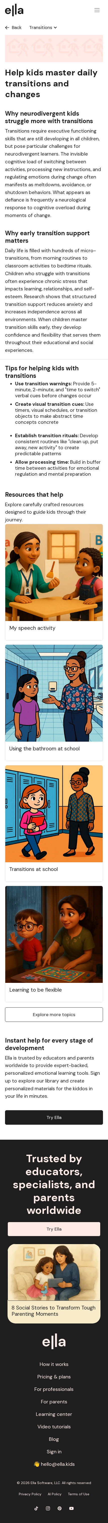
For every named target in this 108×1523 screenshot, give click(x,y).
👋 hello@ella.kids (54, 1464)
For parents (54, 1401)
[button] (97, 10)
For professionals (54, 1389)
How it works (54, 1364)
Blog (54, 1439)
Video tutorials (54, 1426)
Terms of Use (78, 1494)
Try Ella (54, 1117)
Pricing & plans (54, 1376)
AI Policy (55, 1494)
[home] (16, 10)
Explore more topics (54, 1015)
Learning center (54, 1414)
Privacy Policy (30, 1494)
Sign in (54, 1451)
